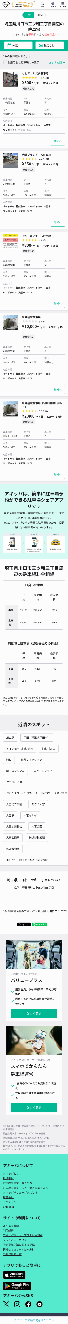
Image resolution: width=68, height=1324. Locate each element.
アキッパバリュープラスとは (20, 1192)
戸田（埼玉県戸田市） (37, 737)
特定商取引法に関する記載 (19, 1244)
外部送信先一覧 (12, 1254)
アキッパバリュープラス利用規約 (22, 1235)
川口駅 (10, 737)
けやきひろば (14, 782)
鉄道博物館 (12, 849)
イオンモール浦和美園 (19, 748)
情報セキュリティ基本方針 (19, 1249)
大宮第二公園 (14, 804)
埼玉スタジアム (15, 771)
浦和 (9, 760)
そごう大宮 (38, 804)
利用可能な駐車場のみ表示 (23, 62)
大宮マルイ (30, 815)
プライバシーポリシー (16, 1240)
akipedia (8, 1206)
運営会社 (8, 1197)
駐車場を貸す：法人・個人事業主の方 (25, 1188)
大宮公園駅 (12, 837)
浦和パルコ (48, 748)
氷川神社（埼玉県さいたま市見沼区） (28, 860)
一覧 (28, 15)
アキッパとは (11, 1173)
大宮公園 (37, 826)
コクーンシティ (43, 771)
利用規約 (8, 1230)
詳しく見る (34, 1013)
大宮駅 (10, 815)
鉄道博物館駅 (37, 837)
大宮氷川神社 (14, 826)
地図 (39, 15)
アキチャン (9, 1202)
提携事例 (8, 1178)
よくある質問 (11, 1226)
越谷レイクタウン (31, 760)
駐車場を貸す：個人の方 (17, 1183)
